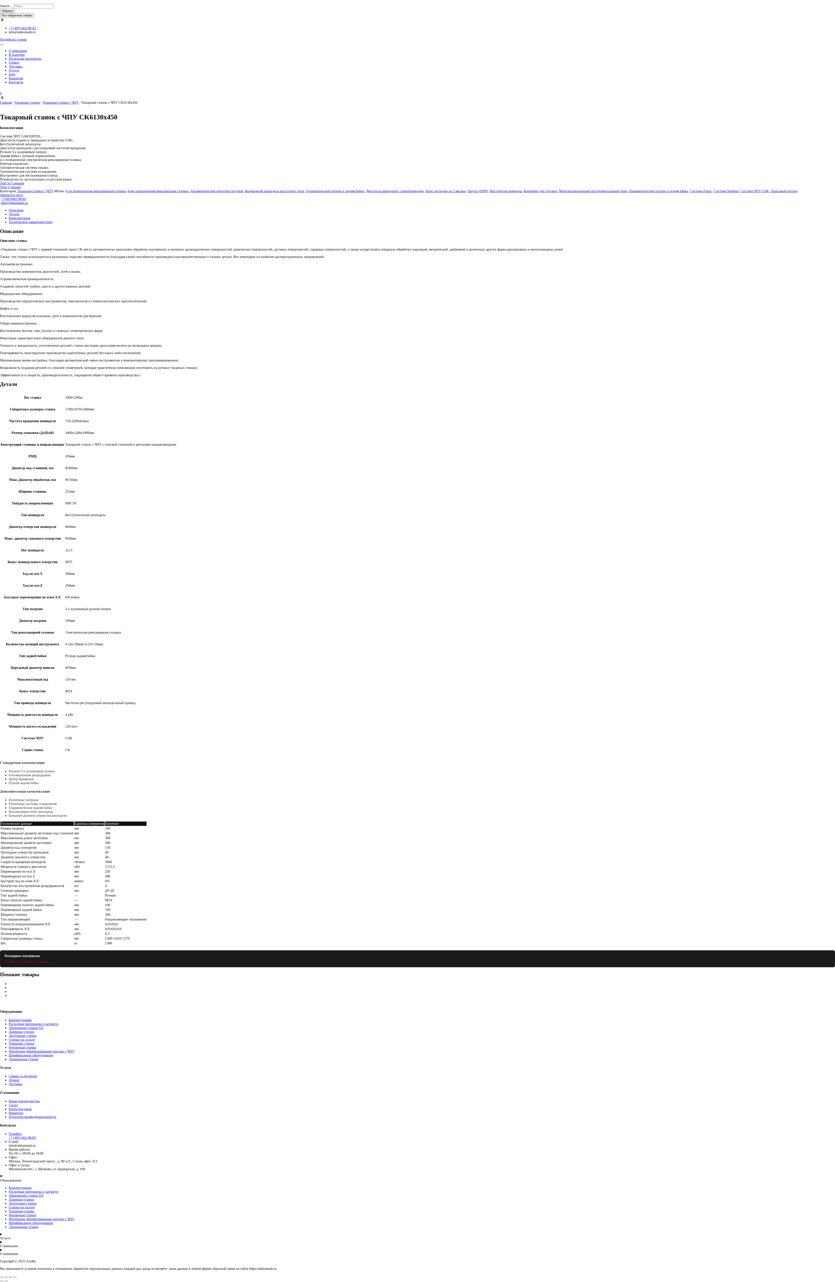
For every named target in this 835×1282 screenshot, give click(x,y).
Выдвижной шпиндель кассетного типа (274, 191)
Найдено (7, 10)
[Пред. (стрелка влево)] (1, 1281)
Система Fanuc (701, 191)
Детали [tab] (14, 214)
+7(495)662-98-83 (13, 199)
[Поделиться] (10, 1277)
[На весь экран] (6, 1277)
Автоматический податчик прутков (216, 191)
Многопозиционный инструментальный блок (593, 191)
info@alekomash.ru (14, 203)
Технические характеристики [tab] (30, 222)
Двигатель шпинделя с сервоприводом (394, 191)
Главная (6, 102)
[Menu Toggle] (1, 44)
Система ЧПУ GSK (754, 191)
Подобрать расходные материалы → (28, 961)
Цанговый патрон (784, 191)
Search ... (6, 6)
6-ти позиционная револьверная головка (96, 191)
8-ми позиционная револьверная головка (158, 191)
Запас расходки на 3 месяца (445, 191)
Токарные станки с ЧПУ (61, 102)
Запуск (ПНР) (478, 191)
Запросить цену (11, 195)
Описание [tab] (16, 210)
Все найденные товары (17, 15)
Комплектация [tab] (19, 218)
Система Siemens (726, 191)
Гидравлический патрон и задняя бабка (335, 191)
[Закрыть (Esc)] (15, 1277)
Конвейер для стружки (540, 191)
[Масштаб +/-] (1, 1277)
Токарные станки (27, 102)
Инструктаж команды (506, 191)
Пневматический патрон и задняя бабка (658, 191)
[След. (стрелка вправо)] (6, 1281)
